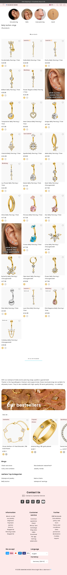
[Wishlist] (60, 5)
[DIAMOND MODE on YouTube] (43, 501)
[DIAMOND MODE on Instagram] (33, 501)
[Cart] (64, 5)
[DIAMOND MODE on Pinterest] (27, 501)
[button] (51, 5)
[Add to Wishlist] (19, 41)
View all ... (5, 415)
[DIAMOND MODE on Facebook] (22, 501)
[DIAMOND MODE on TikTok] (38, 501)
